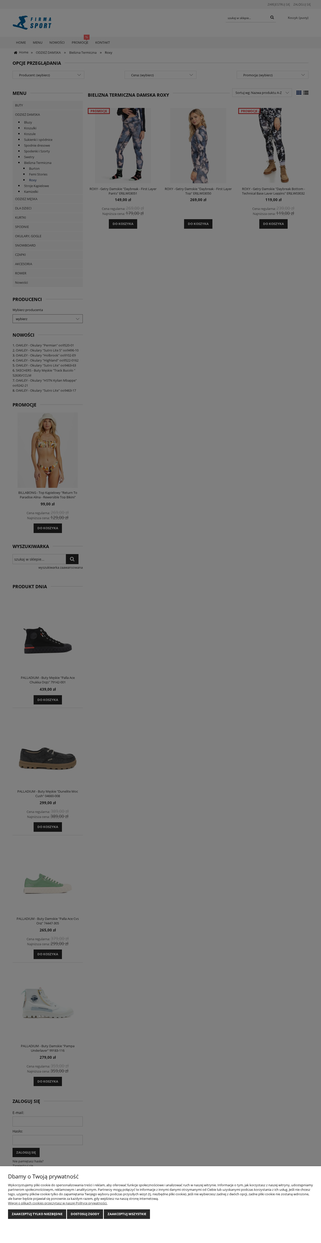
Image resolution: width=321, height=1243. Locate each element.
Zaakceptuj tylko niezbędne (37, 1214)
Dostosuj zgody (85, 1214)
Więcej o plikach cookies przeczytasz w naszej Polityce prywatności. (57, 1203)
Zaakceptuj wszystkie (127, 1214)
